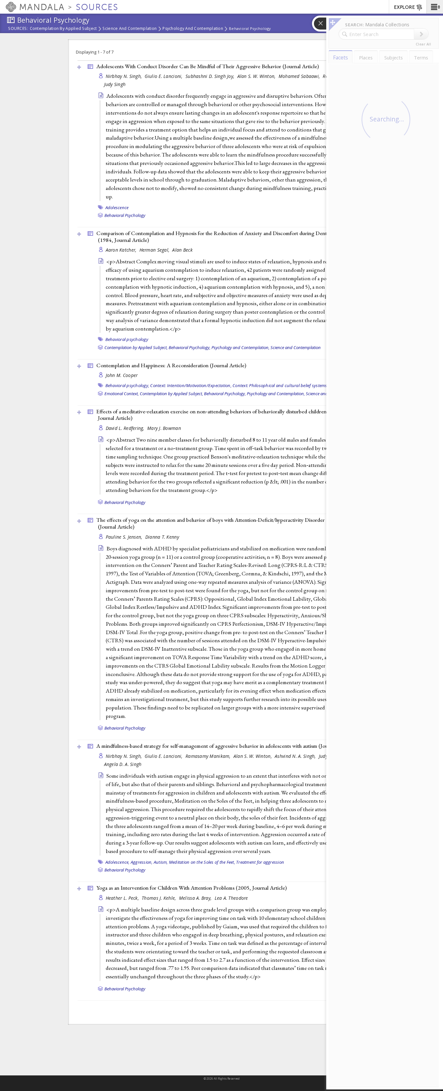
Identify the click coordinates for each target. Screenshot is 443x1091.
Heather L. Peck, (123, 898)
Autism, (161, 862)
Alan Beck (182, 250)
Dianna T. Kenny (162, 537)
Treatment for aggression (260, 862)
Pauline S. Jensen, (125, 537)
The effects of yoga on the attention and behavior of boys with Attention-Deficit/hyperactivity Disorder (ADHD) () (221, 523)
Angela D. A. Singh (123, 764)
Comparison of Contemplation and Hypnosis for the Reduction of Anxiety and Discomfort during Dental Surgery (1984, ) (222, 237)
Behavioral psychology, (127, 385)
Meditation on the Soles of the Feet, (202, 862)
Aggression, (142, 862)
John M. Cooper (122, 375)
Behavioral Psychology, (189, 347)
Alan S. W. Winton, (257, 76)
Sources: (18, 29)
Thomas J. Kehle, (159, 898)
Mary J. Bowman (164, 428)
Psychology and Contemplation (192, 29)
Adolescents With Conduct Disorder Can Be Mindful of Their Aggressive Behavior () (207, 66)
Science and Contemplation (129, 29)
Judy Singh (115, 84)
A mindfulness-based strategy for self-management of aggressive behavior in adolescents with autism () (225, 745)
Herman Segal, (155, 250)
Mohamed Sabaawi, (300, 76)
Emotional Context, (121, 393)
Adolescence (117, 207)
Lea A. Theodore (231, 898)
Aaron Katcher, (122, 250)
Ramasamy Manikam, (209, 756)
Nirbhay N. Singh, (124, 76)
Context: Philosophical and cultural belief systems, (280, 385)
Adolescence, (117, 862)
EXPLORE (404, 7)
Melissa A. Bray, (196, 898)
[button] (434, 7)
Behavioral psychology (126, 339)
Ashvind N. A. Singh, (296, 756)
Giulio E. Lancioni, (164, 76)
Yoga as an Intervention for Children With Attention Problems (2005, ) (191, 887)
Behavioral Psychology (250, 28)
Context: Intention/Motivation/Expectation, (191, 385)
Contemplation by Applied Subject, (136, 347)
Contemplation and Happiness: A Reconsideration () (171, 365)
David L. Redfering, (126, 428)
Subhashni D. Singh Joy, (211, 76)
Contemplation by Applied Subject (63, 29)
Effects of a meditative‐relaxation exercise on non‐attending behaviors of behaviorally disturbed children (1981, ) (219, 415)
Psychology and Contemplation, (240, 347)
